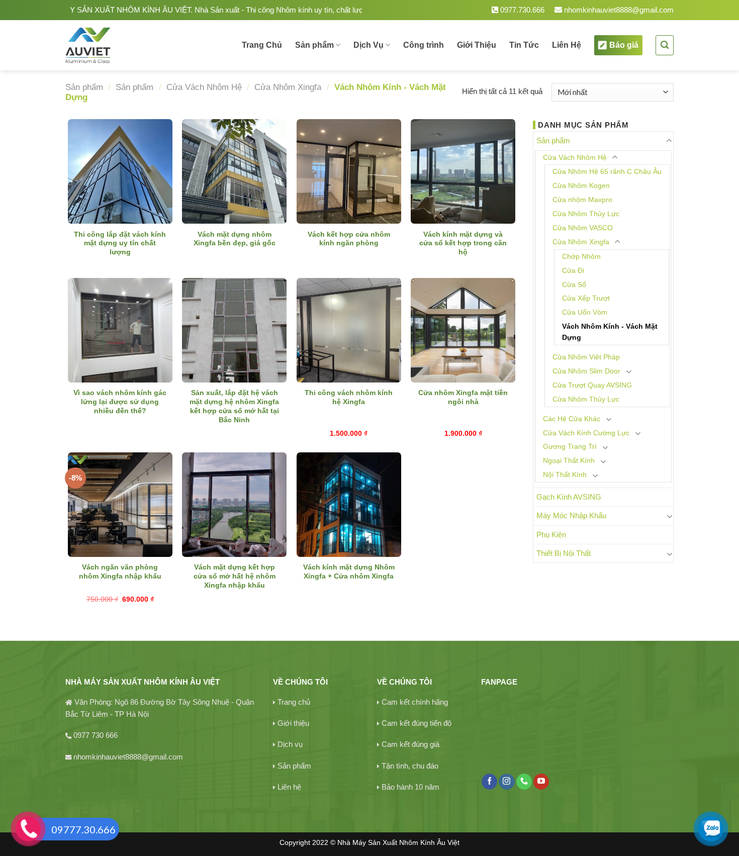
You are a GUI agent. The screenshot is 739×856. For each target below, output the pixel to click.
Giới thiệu (293, 723)
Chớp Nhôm (581, 256)
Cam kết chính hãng (415, 702)
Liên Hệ (566, 45)
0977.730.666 (521, 10)
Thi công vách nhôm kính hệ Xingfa (349, 397)
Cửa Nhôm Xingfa (287, 87)
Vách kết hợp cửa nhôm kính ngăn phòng (349, 239)
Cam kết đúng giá (410, 744)
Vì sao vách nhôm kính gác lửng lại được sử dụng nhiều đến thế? (119, 402)
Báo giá (623, 45)
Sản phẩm (314, 45)
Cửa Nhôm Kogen (581, 185)
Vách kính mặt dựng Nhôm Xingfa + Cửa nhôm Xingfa (349, 571)
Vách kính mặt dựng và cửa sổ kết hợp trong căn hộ (463, 243)
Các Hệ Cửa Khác (571, 419)
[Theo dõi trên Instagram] (506, 782)
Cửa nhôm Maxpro (582, 200)
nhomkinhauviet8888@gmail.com (618, 10)
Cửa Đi (573, 270)
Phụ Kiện (551, 534)
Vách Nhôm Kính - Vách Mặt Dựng (610, 332)
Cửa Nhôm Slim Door (586, 371)
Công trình (423, 45)
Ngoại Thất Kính (569, 460)
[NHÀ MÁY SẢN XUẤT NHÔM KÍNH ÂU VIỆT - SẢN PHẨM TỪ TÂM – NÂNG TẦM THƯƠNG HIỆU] (122, 45)
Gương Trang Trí (570, 446)
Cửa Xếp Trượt (586, 298)
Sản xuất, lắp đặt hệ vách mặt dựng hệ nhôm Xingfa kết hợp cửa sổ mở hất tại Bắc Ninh (234, 406)
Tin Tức (524, 45)
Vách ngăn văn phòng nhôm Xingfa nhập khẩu (120, 571)
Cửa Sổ (574, 285)
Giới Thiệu (476, 45)
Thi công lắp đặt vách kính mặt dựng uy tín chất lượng (120, 243)
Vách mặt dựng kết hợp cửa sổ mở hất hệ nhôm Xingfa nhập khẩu (234, 576)
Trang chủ (294, 702)
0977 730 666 (95, 735)
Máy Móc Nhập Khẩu (571, 515)
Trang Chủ (262, 45)
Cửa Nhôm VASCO (582, 228)
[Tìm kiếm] (665, 45)
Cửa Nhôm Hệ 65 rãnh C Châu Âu (607, 171)
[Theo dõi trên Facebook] (489, 782)
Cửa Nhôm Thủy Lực (585, 214)
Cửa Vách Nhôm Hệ (204, 87)
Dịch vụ (290, 744)
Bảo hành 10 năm (410, 787)
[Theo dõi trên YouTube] (541, 782)
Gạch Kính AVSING (568, 497)
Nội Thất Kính (565, 475)
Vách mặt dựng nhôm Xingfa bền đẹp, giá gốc (234, 239)
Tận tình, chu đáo (410, 766)
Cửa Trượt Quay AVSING (592, 385)
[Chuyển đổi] (669, 141)
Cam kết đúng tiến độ (416, 723)
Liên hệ (289, 787)
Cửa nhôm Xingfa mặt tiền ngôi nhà (463, 397)
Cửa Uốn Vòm (584, 312)
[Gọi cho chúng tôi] (524, 782)
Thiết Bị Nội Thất (563, 553)
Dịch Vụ (368, 45)
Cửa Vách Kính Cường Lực (586, 433)
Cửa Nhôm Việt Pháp (586, 357)
